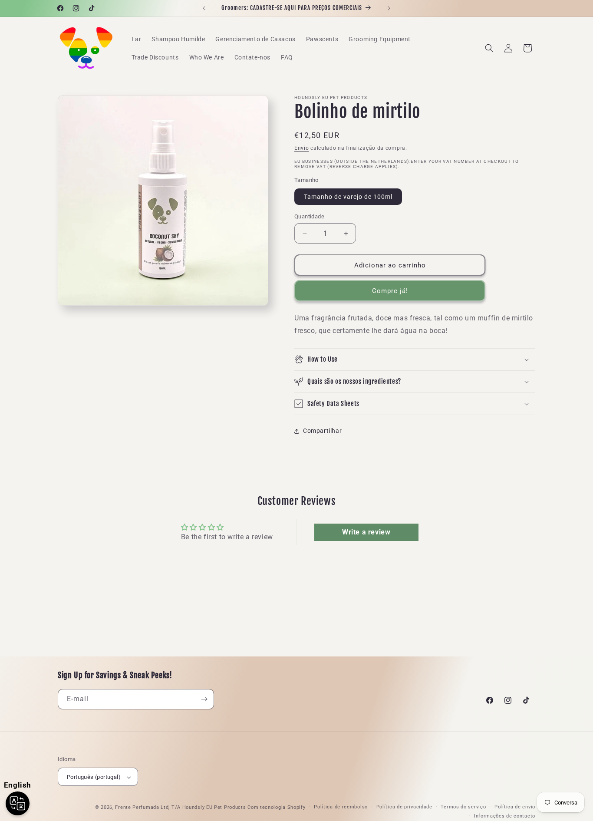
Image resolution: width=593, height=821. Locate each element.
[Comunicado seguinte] (389, 8)
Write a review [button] (366, 532)
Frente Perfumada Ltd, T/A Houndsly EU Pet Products (180, 808)
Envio (301, 148)
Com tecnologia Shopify (276, 808)
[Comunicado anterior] (204, 8)
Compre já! (390, 291)
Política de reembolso (341, 807)
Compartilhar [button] (322, 430)
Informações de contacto (504, 816)
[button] (489, 48)
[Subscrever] (204, 699)
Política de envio (514, 807)
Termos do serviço (463, 807)
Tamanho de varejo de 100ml (348, 196)
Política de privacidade (404, 807)
